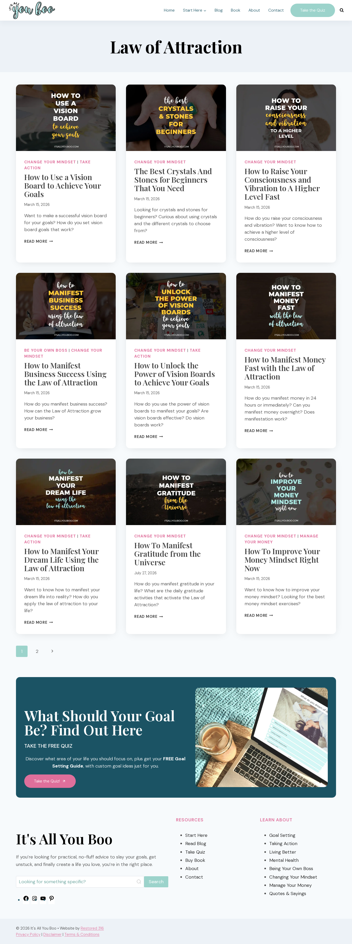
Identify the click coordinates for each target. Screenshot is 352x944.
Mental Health (284, 860)
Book (235, 10)
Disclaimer (52, 934)
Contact (276, 10)
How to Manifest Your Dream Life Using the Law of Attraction (61, 559)
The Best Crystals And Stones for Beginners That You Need (173, 179)
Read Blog (195, 843)
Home (169, 10)
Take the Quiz (312, 10)
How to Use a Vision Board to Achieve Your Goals (62, 185)
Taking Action (283, 843)
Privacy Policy (28, 934)
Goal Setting (282, 835)
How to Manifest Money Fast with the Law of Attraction (285, 368)
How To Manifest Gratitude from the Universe (167, 553)
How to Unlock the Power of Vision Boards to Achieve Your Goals (174, 373)
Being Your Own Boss (291, 868)
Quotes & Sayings (287, 893)
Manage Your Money (290, 885)
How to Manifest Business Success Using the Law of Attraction (65, 373)
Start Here (196, 835)
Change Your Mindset (50, 162)
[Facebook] (26, 900)
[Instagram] (34, 900)
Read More (38, 241)
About (254, 10)
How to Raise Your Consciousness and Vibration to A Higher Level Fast (282, 184)
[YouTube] (43, 900)
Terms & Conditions (81, 934)
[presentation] (66, 118)
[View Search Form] (342, 10)
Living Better (282, 852)
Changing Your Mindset (293, 877)
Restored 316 (92, 928)
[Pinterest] (51, 900)
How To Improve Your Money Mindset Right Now (282, 559)
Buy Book (195, 860)
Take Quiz (195, 852)
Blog (219, 10)
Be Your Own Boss (46, 350)
